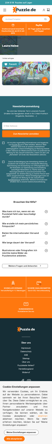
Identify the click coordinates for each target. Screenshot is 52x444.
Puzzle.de (16, 145)
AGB (26, 355)
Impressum (26, 348)
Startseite (6, 38)
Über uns (26, 362)
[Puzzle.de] (24, 10)
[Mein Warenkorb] (48, 10)
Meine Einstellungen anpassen (21, 432)
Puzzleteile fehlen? (26, 365)
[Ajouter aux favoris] (46, 65)
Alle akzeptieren (14, 439)
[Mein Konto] (43, 10)
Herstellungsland (26, 369)
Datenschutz (26, 351)
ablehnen (42, 416)
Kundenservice (14, 180)
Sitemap (26, 358)
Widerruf (26, 372)
